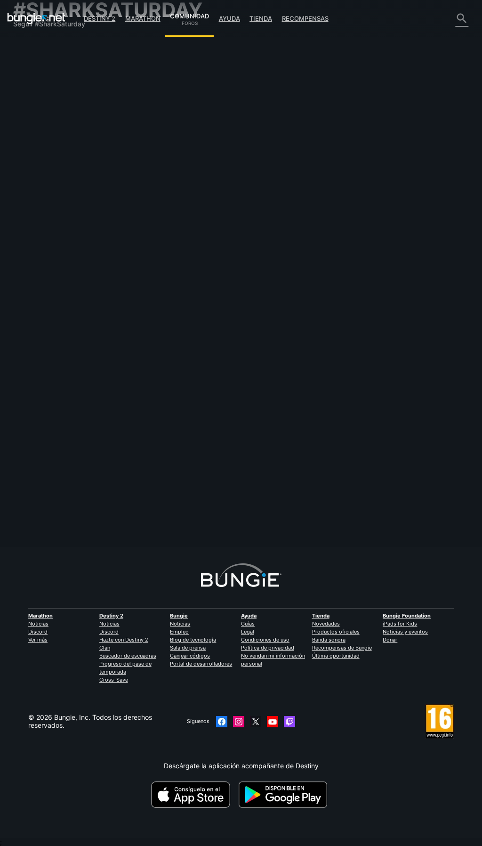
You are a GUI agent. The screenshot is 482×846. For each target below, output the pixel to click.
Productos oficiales (336, 631)
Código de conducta (46, 255)
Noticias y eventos (405, 631)
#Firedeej (368, 163)
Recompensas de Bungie (342, 647)
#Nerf (310, 254)
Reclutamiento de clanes (56, 213)
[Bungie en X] (255, 721)
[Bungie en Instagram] (238, 721)
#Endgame (299, 346)
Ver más (38, 639)
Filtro (190, 117)
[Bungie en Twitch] (289, 721)
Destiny (36, 18)
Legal (247, 631)
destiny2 (271, 346)
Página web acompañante (59, 141)
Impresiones (37, 61)
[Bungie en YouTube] (272, 721)
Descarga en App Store (194, 794)
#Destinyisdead (401, 163)
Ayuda (229, 18)
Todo (26, 45)
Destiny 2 (99, 18)
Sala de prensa (188, 647)
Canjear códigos (190, 655)
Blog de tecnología (193, 639)
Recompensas (305, 18)
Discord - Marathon (48, 245)
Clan (104, 647)
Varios (28, 229)
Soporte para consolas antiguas (67, 197)
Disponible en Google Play (285, 794)
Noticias (38, 623)
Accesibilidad (39, 133)
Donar (390, 639)
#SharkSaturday (442, 163)
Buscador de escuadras (127, 655)
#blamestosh (336, 163)
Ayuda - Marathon (46, 237)
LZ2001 (271, 191)
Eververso (34, 117)
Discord (38, 631)
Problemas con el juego (54, 125)
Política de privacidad (267, 647)
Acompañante (40, 205)
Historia (30, 77)
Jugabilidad (37, 85)
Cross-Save (113, 679)
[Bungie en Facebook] (221, 721)
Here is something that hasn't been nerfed (194, 254)
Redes (28, 109)
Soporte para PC (44, 181)
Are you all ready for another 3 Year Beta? (194, 345)
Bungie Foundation (407, 615)
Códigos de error (45, 101)
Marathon (143, 18)
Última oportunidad (336, 655)
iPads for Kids (400, 623)
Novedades (326, 623)
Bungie (179, 615)
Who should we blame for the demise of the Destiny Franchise (225, 162)
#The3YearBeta (377, 346)
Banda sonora (328, 639)
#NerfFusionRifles (340, 254)
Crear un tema (155, 117)
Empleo (179, 631)
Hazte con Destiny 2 (123, 639)
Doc (265, 374)
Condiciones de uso (265, 639)
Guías (248, 623)
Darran (140, 170)
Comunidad (189, 14)
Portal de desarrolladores (201, 663)
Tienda (260, 18)
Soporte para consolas (53, 189)
